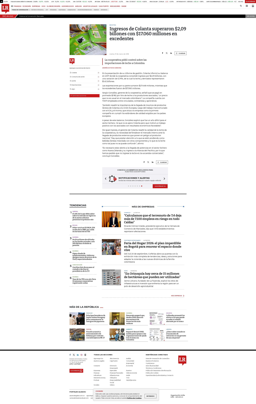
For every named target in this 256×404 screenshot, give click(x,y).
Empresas (97, 370)
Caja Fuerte (114, 361)
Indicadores (97, 375)
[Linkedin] (171, 53)
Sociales (96, 385)
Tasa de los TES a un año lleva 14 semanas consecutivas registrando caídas (84, 281)
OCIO (43, 6)
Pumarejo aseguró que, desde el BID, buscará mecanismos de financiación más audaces (135, 319)
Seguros (169, 313)
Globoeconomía (131, 373)
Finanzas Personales (116, 373)
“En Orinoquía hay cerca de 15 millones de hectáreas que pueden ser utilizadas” (152, 275)
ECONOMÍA (27, 6)
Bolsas (74, 225)
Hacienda (75, 237)
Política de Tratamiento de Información (158, 370)
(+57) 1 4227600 (75, 364)
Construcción (77, 265)
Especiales (113, 370)
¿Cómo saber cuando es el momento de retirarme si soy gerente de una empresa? (176, 335)
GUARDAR (181, 53)
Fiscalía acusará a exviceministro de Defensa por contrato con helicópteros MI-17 (95, 335)
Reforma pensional (37, 10)
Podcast (96, 380)
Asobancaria (72, 10)
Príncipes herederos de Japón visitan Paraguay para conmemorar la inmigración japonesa (95, 318)
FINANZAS (17, 6)
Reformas (104, 10)
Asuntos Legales (99, 361)
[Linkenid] (78, 355)
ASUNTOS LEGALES (90, 6)
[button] (105, 179)
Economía (129, 365)
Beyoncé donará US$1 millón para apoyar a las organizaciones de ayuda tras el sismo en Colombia (136, 336)
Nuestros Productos (152, 361)
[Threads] (86, 355)
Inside (128, 375)
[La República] (5, 9)
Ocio (127, 377)
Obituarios (113, 377)
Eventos (128, 370)
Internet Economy (99, 377)
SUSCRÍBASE (250, 1)
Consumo (97, 365)
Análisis (128, 358)
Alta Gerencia (114, 358)
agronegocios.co (92, 395)
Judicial (88, 329)
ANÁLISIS (78, 6)
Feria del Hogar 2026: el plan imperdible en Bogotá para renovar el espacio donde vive (152, 246)
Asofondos (62, 10)
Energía (96, 10)
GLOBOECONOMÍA (53, 6)
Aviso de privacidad (152, 365)
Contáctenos (150, 363)
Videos (112, 385)
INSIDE (124, 6)
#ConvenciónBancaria (85, 10)
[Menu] (12, 6)
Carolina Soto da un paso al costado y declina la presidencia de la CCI (83, 269)
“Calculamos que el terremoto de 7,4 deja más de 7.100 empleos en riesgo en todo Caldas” (153, 219)
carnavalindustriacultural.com (79, 398)
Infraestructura (114, 375)
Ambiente (129, 329)
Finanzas (96, 373)
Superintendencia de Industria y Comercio (159, 375)
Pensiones (53, 10)
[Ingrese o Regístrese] (252, 5)
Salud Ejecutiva (131, 380)
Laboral (75, 211)
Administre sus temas (79, 95)
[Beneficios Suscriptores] (246, 6)
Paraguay (89, 313)
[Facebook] (162, 53)
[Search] (241, 6)
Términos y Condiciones (153, 368)
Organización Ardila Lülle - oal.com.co (178, 396)
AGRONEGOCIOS (68, 6)
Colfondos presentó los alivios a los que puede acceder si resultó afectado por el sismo (175, 318)
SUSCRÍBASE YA (160, 186)
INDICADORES (115, 6)
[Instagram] (82, 355)
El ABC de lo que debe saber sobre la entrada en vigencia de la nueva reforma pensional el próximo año (84, 217)
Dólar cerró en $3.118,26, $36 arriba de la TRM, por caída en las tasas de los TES (83, 229)
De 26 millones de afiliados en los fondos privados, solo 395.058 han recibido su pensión (83, 242)
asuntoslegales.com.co (77, 395)
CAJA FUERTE (104, 6)
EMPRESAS (36, 6)
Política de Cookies (134, 398)
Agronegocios (98, 358)
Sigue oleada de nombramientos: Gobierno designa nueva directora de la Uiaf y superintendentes (84, 256)
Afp (47, 10)
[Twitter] (167, 53)
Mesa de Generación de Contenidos (157, 358)
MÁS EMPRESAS (176, 295)
